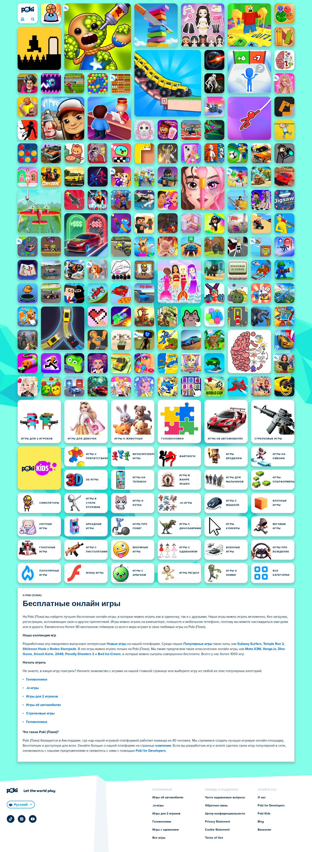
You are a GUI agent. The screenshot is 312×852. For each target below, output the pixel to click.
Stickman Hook (34, 649)
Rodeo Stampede (63, 649)
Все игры (158, 837)
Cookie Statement (217, 829)
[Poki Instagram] (21, 819)
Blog (261, 821)
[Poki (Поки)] (27, 10)
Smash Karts (43, 654)
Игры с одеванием (165, 829)
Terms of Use (214, 837)
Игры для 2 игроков (42, 696)
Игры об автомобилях (43, 705)
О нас (262, 797)
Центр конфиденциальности (225, 813)
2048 (59, 654)
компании (163, 745)
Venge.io (269, 649)
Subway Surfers (249, 644)
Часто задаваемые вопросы (225, 797)
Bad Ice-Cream (109, 654)
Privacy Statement (217, 821)
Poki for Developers (151, 750)
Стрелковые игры (40, 713)
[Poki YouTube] (33, 819)
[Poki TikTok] (10, 819)
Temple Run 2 (273, 644)
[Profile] (22, 19)
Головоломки (36, 679)
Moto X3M (253, 649)
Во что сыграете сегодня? (33, 19)
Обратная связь (216, 805)
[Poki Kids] (39, 468)
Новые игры (116, 644)
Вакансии (264, 829)
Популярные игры (197, 644)
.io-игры (32, 688)
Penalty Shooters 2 (79, 654)
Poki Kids (264, 813)
